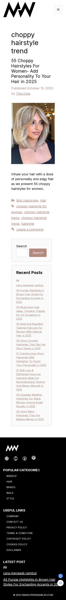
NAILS (10, 492)
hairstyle (27, 224)
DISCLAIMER (14, 550)
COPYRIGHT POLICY (19, 538)
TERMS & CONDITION (20, 533)
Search (21, 246)
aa (17, 280)
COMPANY (13, 516)
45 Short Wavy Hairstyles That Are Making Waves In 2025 (30, 415)
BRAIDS (11, 487)
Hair (43, 200)
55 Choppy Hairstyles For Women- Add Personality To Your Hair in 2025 (31, 71)
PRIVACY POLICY (17, 527)
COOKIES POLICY (17, 544)
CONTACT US (15, 521)
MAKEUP (12, 476)
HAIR (9, 481)
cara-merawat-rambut (29, 285)
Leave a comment (30, 229)
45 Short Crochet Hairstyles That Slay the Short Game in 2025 (30, 344)
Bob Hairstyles (27, 200)
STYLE (10, 498)
